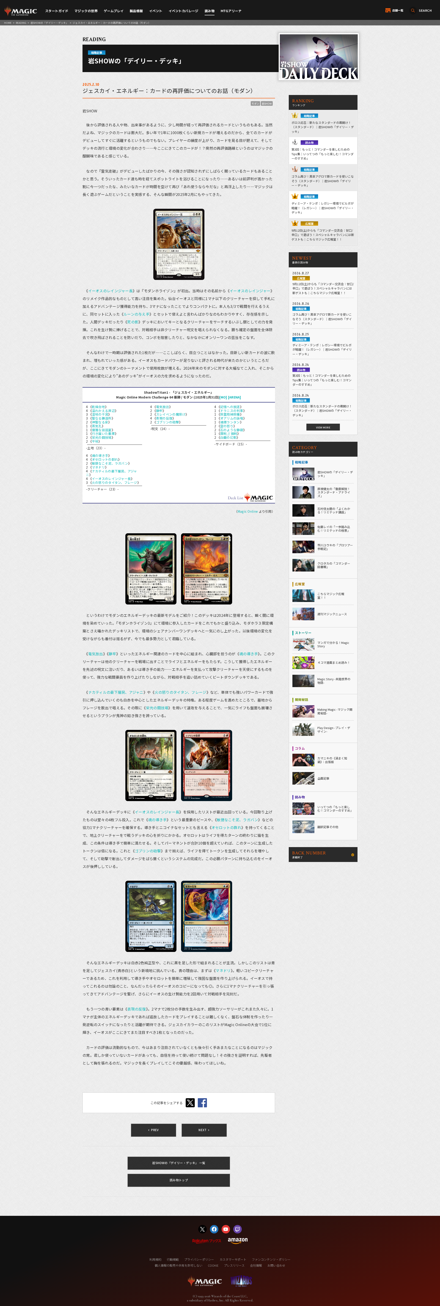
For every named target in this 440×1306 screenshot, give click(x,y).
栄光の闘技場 (102, 437)
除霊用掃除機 (230, 414)
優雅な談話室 (102, 430)
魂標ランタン (230, 422)
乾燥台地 (98, 406)
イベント (155, 11)
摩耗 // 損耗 (228, 433)
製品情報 (136, 11)
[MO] (223, 397)
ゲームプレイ (114, 11)
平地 (95, 441)
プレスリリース (234, 1265)
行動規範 (173, 1259)
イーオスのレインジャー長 (110, 290)
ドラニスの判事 (231, 410)
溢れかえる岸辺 (103, 410)
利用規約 (155, 1259)
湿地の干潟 (100, 414)
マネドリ (98, 467)
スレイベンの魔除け (171, 414)
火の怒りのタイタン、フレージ (114, 482)
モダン (255, 103)
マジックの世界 (86, 11)
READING (21, 22)
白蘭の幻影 (228, 437)
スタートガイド (56, 11)
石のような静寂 (231, 430)
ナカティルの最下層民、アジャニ (111, 473)
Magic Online (247, 511)
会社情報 (256, 1265)
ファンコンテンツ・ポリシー (271, 1259)
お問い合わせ (276, 1265)
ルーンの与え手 (136, 314)
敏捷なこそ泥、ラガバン (110, 463)
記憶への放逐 (230, 406)
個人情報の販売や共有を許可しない (178, 1265)
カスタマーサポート (233, 1259)
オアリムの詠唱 (231, 418)
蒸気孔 (97, 426)
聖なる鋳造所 (102, 418)
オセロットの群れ (105, 459)
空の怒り (226, 426)
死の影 (132, 322)
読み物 (209, 11)
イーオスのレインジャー (250, 290)
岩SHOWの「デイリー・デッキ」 (49, 22)
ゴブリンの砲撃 (167, 422)
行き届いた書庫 (103, 433)
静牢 (159, 410)
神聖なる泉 (100, 422)
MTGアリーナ (231, 11)
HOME (7, 22)
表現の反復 (164, 418)
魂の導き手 (100, 455)
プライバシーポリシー (199, 1259)
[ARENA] (234, 397)
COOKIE (213, 1265)
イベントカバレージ (183, 11)
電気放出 (162, 406)
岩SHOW (267, 103)
